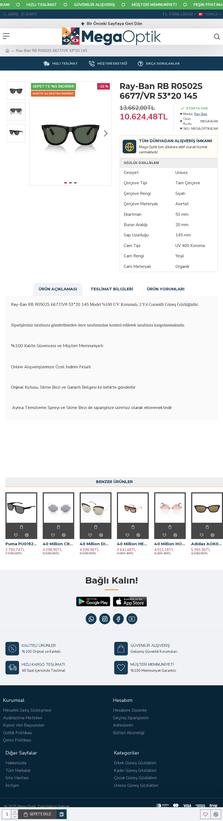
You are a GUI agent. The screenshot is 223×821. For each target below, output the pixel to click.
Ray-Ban (200, 114)
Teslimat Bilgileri (112, 289)
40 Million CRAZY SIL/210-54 (59, 543)
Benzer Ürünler (114, 481)
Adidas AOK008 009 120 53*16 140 (207, 543)
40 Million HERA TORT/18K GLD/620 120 (133, 543)
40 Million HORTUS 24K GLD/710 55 (170, 543)
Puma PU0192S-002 (21, 543)
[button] (35, 133)
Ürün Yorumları (165, 289)
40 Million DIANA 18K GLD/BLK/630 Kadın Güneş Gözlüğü (96, 543)
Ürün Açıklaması (58, 289)
